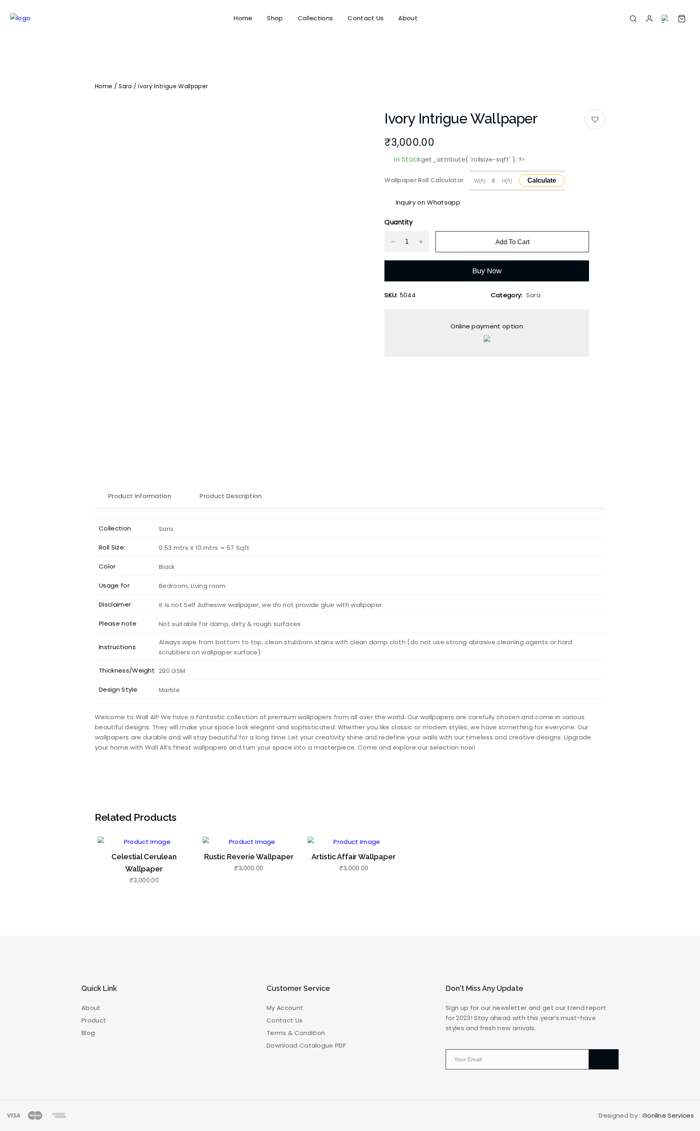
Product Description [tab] (231, 496)
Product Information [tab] (139, 496)
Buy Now (487, 271)
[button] (595, 119)
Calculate (541, 180)
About (408, 18)
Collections (315, 18)
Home (243, 18)
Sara (125, 86)
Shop (275, 18)
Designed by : (646, 1115)
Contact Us (366, 18)
